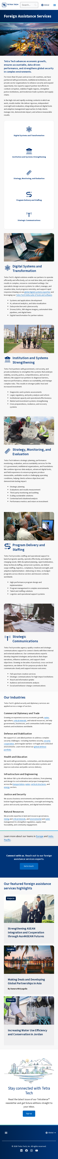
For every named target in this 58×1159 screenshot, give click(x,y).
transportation (18, 784)
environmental (36, 819)
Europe (39, 836)
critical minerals (20, 720)
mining (6, 819)
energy (7, 787)
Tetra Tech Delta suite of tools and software (34, 295)
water (46, 717)
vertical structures (38, 784)
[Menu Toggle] (54, 5)
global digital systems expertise (37, 292)
